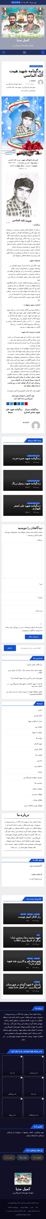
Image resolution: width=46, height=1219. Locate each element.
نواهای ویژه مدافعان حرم (33, 805)
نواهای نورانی (37, 800)
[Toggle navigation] (24, 52)
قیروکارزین (31, 90)
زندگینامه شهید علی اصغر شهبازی (27, 507)
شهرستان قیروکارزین (28, 87)
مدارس (39, 760)
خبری (40, 710)
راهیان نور (38, 727)
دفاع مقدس (38, 716)
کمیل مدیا (23, 40)
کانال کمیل (38, 749)
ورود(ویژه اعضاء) (13, 1207)
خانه (37, 1207)
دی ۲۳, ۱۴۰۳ (35, 991)
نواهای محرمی (37, 794)
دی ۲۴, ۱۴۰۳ (35, 920)
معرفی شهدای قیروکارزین (36, 66)
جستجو (10, 648)
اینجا (22, 398)
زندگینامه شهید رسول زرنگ (26, 483)
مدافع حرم (38, 766)
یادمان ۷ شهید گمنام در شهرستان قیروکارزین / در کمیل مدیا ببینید (23, 986)
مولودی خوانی (37, 789)
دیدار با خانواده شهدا (35, 721)
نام (40, 584)
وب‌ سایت (38, 611)
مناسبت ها (38, 783)
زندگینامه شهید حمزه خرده (27, 458)
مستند (40, 772)
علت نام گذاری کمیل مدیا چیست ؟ (16, 1211)
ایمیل (39, 597)
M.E (27, 920)
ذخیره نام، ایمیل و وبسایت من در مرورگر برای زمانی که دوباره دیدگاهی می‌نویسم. (23, 628)
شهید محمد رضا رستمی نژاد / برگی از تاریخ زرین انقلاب (25, 939)
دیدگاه (39, 540)
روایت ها (39, 738)
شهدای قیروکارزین (12, 84)
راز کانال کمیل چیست (34, 664)
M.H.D (33, 81)
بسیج (20, 84)
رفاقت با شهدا (37, 732)
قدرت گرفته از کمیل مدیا (31, 1203)
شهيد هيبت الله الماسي (14, 87)
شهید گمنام (38, 744)
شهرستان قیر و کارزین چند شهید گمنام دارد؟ (26, 678)
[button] (6, 52)
